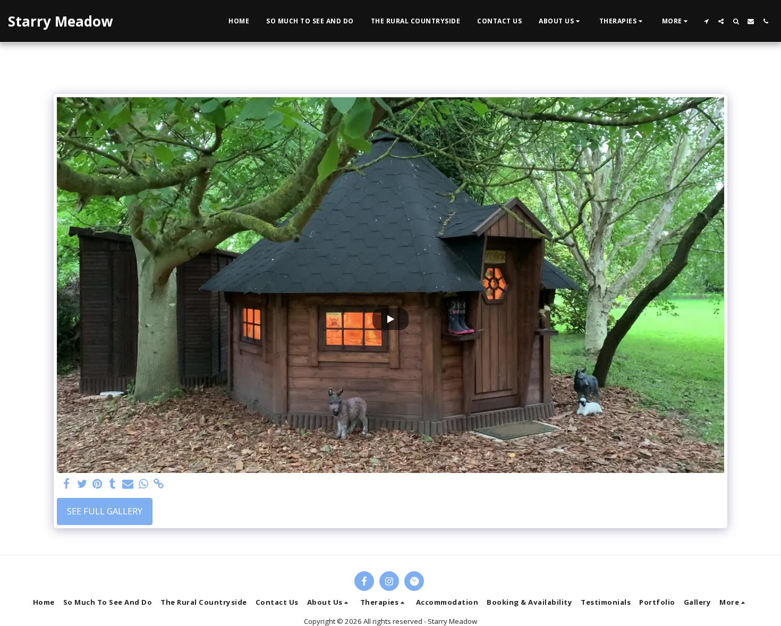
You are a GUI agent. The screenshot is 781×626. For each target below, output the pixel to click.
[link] (158, 484)
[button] (560, 21)
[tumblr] (112, 484)
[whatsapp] (143, 484)
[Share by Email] (127, 484)
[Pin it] (97, 484)
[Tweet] (82, 484)
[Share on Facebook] (66, 484)
